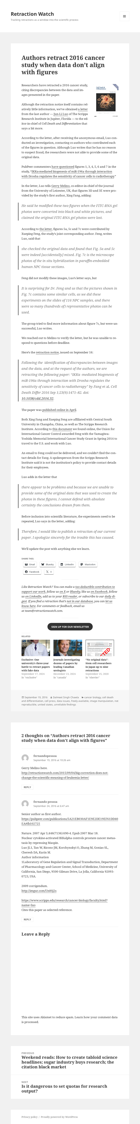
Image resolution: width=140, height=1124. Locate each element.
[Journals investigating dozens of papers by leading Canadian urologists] (67, 648)
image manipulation (101, 700)
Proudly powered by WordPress (59, 1117)
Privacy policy (30, 1117)
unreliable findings (65, 704)
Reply (27, 787)
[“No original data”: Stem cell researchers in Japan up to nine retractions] (100, 648)
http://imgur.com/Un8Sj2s (39, 891)
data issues (63, 700)
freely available (80, 700)
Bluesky (75, 591)
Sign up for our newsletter (70, 626)
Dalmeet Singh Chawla (66, 697)
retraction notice (47, 352)
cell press (50, 700)
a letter (83, 109)
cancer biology (92, 697)
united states (45, 704)
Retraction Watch (32, 13)
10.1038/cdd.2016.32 (37, 398)
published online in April (59, 410)
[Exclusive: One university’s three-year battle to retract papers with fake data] (36, 648)
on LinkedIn (33, 596)
